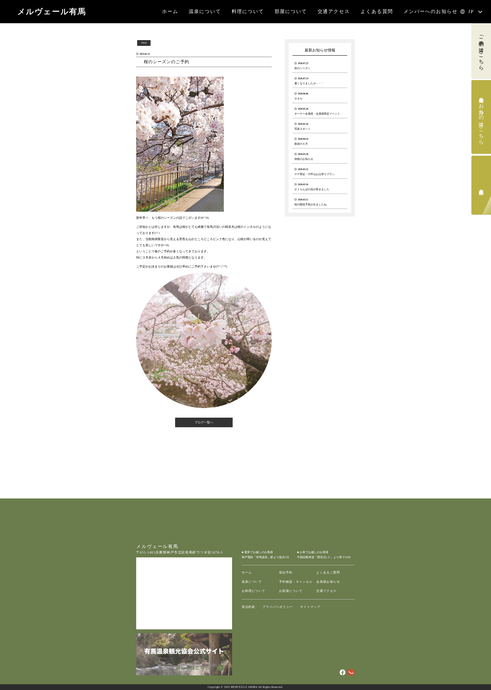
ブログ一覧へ (204, 422)
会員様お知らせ (328, 581)
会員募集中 (481, 186)
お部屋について (291, 590)
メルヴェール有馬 (51, 11)
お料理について (253, 590)
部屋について (291, 11)
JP (471, 11)
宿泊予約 (285, 572)
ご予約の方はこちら (481, 50)
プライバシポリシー (277, 606)
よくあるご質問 (328, 572)
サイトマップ (310, 606)
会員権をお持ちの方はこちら (481, 118)
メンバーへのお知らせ (431, 11)
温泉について (205, 11)
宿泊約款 (248, 606)
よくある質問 (377, 11)
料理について (248, 11)
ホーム (170, 11)
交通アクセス (334, 11)
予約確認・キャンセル (296, 581)
